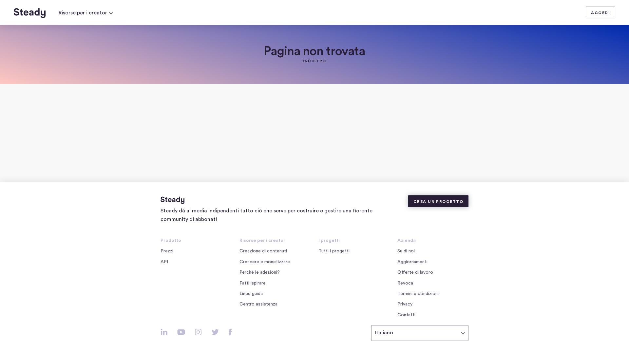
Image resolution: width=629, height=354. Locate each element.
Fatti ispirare (252, 283)
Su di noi (406, 251)
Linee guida (251, 293)
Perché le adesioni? (259, 272)
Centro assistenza (258, 304)
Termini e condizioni (418, 293)
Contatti (406, 315)
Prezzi (167, 251)
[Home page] (30, 13)
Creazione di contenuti (263, 251)
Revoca (405, 283)
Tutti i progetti (334, 251)
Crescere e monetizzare (264, 262)
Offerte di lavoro (416, 273)
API (164, 262)
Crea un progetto (438, 202)
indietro (314, 61)
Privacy (404, 304)
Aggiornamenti (412, 262)
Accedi (600, 13)
